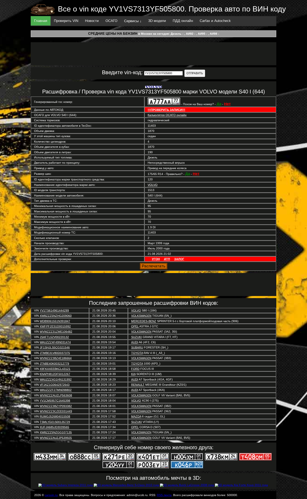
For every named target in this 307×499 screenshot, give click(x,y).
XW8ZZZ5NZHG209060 (56, 315)
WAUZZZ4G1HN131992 (56, 379)
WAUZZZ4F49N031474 (55, 342)
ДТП (167, 259)
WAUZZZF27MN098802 (56, 390)
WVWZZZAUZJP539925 (56, 437)
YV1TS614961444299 (54, 310)
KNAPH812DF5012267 (55, 374)
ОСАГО (111, 21)
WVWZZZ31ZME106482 (56, 331)
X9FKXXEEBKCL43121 (55, 368)
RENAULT (138, 384)
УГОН (156, 259)
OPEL (135, 326)
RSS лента (164, 495)
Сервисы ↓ (133, 21)
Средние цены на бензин (112, 33)
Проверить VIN (66, 21)
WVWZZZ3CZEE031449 (56, 411)
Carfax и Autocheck (215, 21)
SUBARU (137, 347)
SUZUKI (136, 337)
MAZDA (136, 416)
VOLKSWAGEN (141, 315)
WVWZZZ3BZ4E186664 (56, 358)
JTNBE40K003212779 (54, 363)
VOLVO (152, 184)
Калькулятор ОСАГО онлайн (167, 115)
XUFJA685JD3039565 (54, 427)
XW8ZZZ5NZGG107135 (56, 432)
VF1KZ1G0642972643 (55, 384)
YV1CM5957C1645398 (55, 400)
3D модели (157, 21)
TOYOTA (137, 353)
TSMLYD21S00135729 (55, 422)
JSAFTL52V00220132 (54, 337)
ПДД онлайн (183, 21)
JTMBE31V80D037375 (55, 353)
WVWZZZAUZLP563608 (56, 395)
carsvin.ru (51, 495)
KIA (133, 374)
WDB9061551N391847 (55, 321)
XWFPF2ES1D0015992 (55, 326)
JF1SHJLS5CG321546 (55, 347)
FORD (135, 368)
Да (219, 104)
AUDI (134, 342)
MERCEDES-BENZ (143, 321)
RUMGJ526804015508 (55, 416)
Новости (92, 21)
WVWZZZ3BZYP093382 (56, 406)
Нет (227, 104)
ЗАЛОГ (179, 259)
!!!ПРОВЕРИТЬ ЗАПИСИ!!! (166, 109)
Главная (40, 21)
